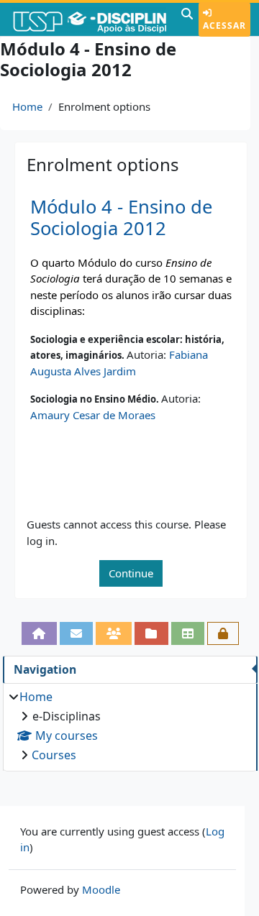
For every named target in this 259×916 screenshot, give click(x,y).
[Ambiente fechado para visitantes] (223, 633)
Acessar (224, 25)
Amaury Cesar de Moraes (92, 415)
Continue (131, 573)
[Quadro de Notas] (187, 633)
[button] (187, 19)
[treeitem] (130, 726)
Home (27, 106)
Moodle (101, 889)
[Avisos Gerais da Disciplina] (76, 633)
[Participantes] (114, 633)
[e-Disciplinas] (89, 19)
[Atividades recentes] (151, 633)
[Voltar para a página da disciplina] (39, 633)
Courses (54, 755)
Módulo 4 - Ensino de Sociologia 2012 (121, 218)
